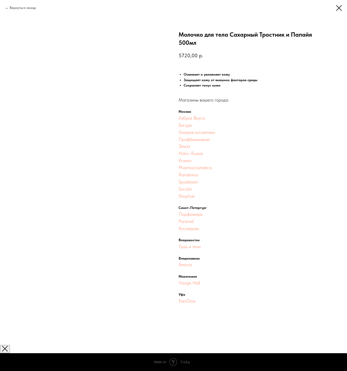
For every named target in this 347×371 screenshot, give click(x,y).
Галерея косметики (197, 132)
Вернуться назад (23, 8)
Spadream (188, 181)
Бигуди (185, 125)
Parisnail (186, 221)
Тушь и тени (190, 246)
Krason (185, 160)
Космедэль (189, 228)
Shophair (187, 196)
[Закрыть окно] (5, 349)
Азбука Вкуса (192, 118)
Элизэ (184, 146)
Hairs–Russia (191, 153)
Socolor (185, 189)
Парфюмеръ (190, 214)
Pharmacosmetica (195, 167)
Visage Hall (189, 283)
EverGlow (187, 301)
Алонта (185, 264)
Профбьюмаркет (194, 139)
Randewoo (188, 174)
